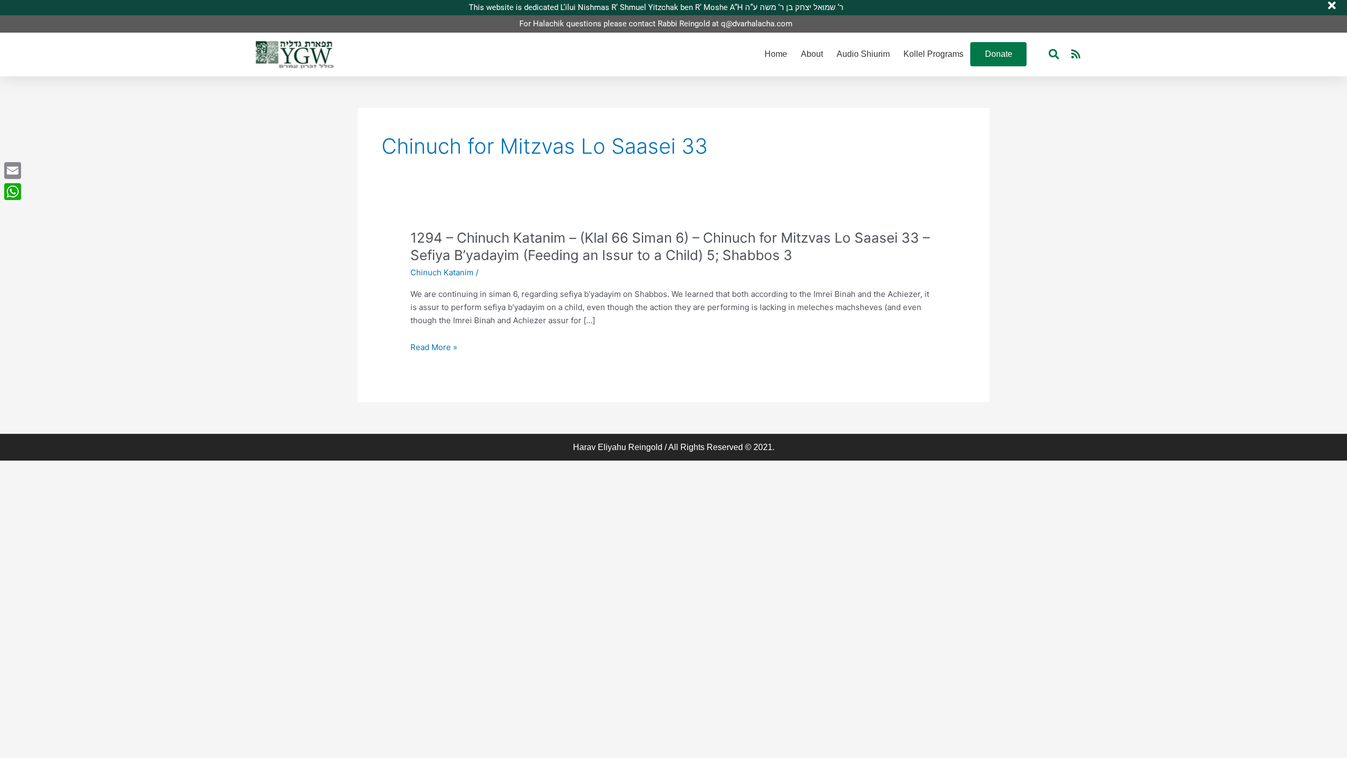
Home (776, 53)
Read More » (433, 347)
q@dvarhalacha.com (756, 23)
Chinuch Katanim (442, 272)
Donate (998, 53)
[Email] (12, 170)
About (812, 53)
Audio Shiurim (863, 53)
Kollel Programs (933, 53)
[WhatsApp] (12, 191)
